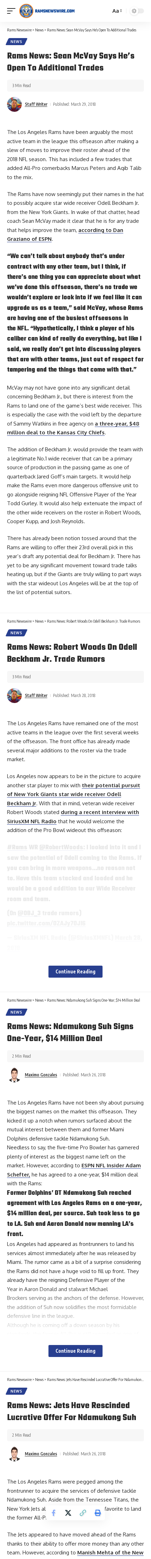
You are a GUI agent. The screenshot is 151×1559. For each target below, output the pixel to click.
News (16, 41)
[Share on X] (68, 1512)
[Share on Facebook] (53, 1512)
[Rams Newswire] (46, 11)
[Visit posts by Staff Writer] (14, 104)
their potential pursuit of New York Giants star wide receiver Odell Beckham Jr (73, 794)
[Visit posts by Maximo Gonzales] (14, 1075)
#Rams (17, 847)
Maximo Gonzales (41, 1074)
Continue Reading (75, 971)
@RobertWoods (61, 847)
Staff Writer (36, 104)
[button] (13, 11)
